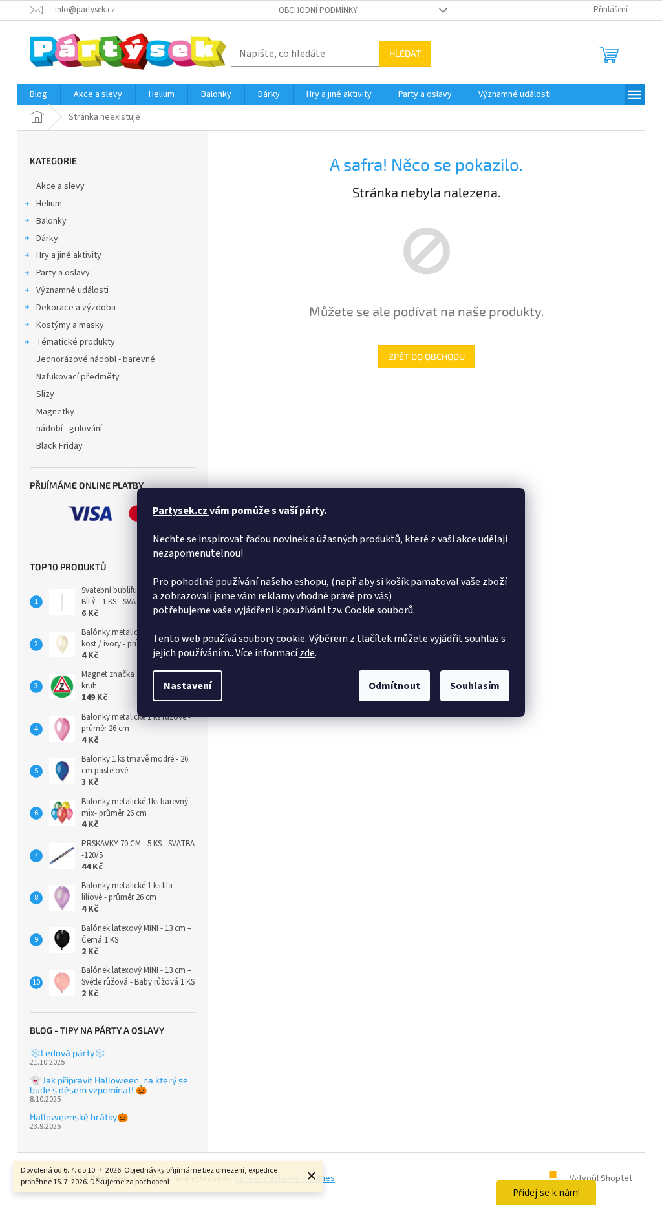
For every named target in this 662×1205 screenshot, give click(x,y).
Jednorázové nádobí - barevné (95, 359)
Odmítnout (394, 686)
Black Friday (59, 446)
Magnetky (55, 411)
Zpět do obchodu (427, 356)
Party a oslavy (63, 272)
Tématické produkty (75, 342)
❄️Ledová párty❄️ (67, 1053)
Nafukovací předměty (78, 376)
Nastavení (187, 686)
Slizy (45, 394)
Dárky (47, 238)
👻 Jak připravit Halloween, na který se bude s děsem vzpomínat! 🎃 (109, 1085)
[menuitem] (38, 94)
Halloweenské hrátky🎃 (79, 1117)
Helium (49, 203)
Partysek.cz (181, 511)
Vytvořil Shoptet (601, 1178)
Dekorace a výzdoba (76, 307)
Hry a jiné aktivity (68, 255)
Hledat (405, 53)
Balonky (51, 221)
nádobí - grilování (69, 428)
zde (307, 653)
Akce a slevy (60, 186)
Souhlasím (475, 686)
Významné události (72, 290)
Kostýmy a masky (70, 325)
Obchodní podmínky (318, 10)
